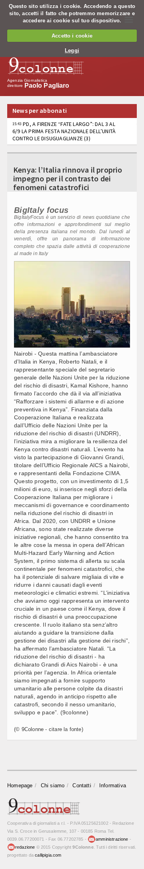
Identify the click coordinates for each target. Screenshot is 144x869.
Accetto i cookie (72, 36)
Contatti (81, 785)
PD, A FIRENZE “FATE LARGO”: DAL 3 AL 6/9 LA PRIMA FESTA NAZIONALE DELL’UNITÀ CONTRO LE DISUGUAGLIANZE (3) (64, 131)
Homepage (20, 785)
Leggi (72, 50)
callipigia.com (48, 855)
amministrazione (112, 839)
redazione (25, 847)
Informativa (112, 785)
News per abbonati (39, 110)
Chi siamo (53, 785)
